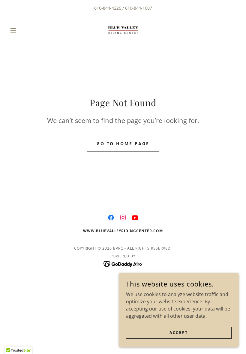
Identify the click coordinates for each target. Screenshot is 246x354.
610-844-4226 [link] (107, 8)
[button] (24, 30)
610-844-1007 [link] (138, 8)
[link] (123, 30)
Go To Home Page (123, 143)
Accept (179, 332)
